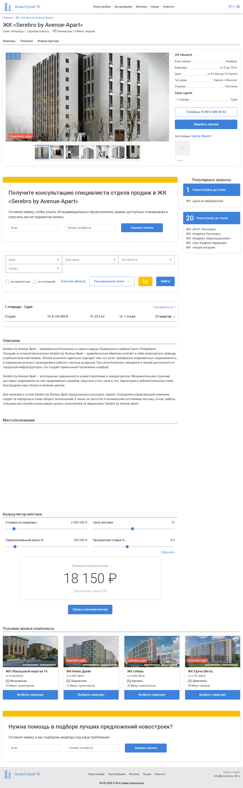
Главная (8, 17)
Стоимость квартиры (21, 522)
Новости (168, 6)
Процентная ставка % (109, 540)
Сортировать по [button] (163, 307)
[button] (87, 97)
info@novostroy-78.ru (227, 776)
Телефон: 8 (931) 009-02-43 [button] (206, 112)
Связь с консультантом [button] (90, 609)
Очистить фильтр (73, 281)
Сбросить (168, 552)
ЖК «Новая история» (200, 247)
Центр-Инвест (201, 136)
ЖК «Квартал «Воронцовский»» (208, 238)
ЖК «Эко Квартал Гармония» (206, 243)
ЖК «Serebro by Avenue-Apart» (35, 17)
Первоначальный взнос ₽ (24, 540)
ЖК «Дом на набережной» (205, 201)
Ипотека (141, 6)
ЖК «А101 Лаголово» (201, 229)
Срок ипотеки (103, 522)
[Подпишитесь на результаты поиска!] (145, 281)
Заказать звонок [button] (206, 124)
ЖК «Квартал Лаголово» (203, 234)
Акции (155, 6)
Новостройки (101, 6)
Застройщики (123, 6)
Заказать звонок (142, 227)
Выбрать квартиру (30, 694)
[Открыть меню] (237, 6)
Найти (165, 281)
